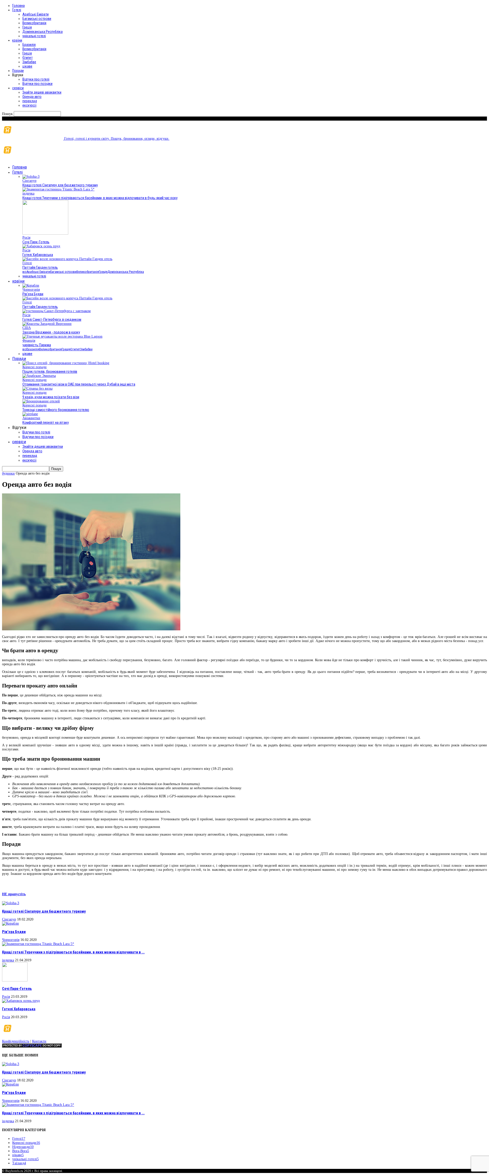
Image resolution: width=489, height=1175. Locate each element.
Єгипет (27, 58)
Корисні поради (34, 367)
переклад (29, 101)
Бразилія (29, 45)
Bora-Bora (20, 1151)
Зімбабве (29, 62)
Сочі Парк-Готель (35, 242)
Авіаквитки (31, 418)
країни (17, 40)
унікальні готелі (34, 36)
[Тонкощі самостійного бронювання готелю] (41, 401)
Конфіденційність (15, 1041)
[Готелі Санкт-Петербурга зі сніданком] (56, 311)
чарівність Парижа (36, 345)
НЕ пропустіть (14, 894)
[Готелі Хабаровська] (41, 246)
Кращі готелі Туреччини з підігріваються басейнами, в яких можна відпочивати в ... (73, 952)
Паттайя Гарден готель (40, 267)
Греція (27, 27)
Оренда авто (32, 97)
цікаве (27, 66)
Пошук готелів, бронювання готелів (49, 371)
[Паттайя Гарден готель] (67, 259)
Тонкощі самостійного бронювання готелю (55, 409)
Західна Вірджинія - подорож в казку (51, 332)
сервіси (18, 88)
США (26, 328)
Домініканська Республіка (42, 32)
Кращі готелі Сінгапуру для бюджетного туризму (60, 185)
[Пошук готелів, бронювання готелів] (65, 363)
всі (24, 272)
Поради (18, 71)
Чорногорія (31, 289)
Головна (18, 6)
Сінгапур (29, 181)
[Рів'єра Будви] (30, 285)
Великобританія (34, 23)
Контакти (39, 1041)
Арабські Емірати (35, 14)
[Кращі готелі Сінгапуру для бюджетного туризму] (30, 176)
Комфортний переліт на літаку (45, 422)
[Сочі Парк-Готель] (45, 233)
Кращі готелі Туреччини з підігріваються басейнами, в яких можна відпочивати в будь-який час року (100, 198)
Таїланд (19, 1163)
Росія (26, 237)
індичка (28, 193)
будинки (8, 473)
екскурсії (29, 105)
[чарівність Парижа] (62, 336)
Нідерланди (23, 1147)
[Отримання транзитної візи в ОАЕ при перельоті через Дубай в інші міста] (39, 376)
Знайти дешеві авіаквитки (41, 92)
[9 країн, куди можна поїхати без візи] (37, 388)
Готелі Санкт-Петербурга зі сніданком (51, 319)
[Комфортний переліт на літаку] (30, 414)
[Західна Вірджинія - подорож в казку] (47, 324)
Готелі (16, 10)
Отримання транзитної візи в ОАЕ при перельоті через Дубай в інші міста (78, 384)
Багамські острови (36, 19)
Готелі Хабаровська (37, 254)
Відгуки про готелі (35, 79)
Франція (28, 340)
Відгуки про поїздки (37, 84)
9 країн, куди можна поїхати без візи (50, 397)
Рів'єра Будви (32, 294)
